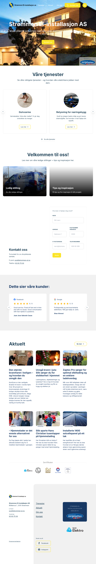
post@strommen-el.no (22, 260)
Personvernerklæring (14, 541)
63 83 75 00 (19, 263)
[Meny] (84, 5)
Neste (57, 255)
